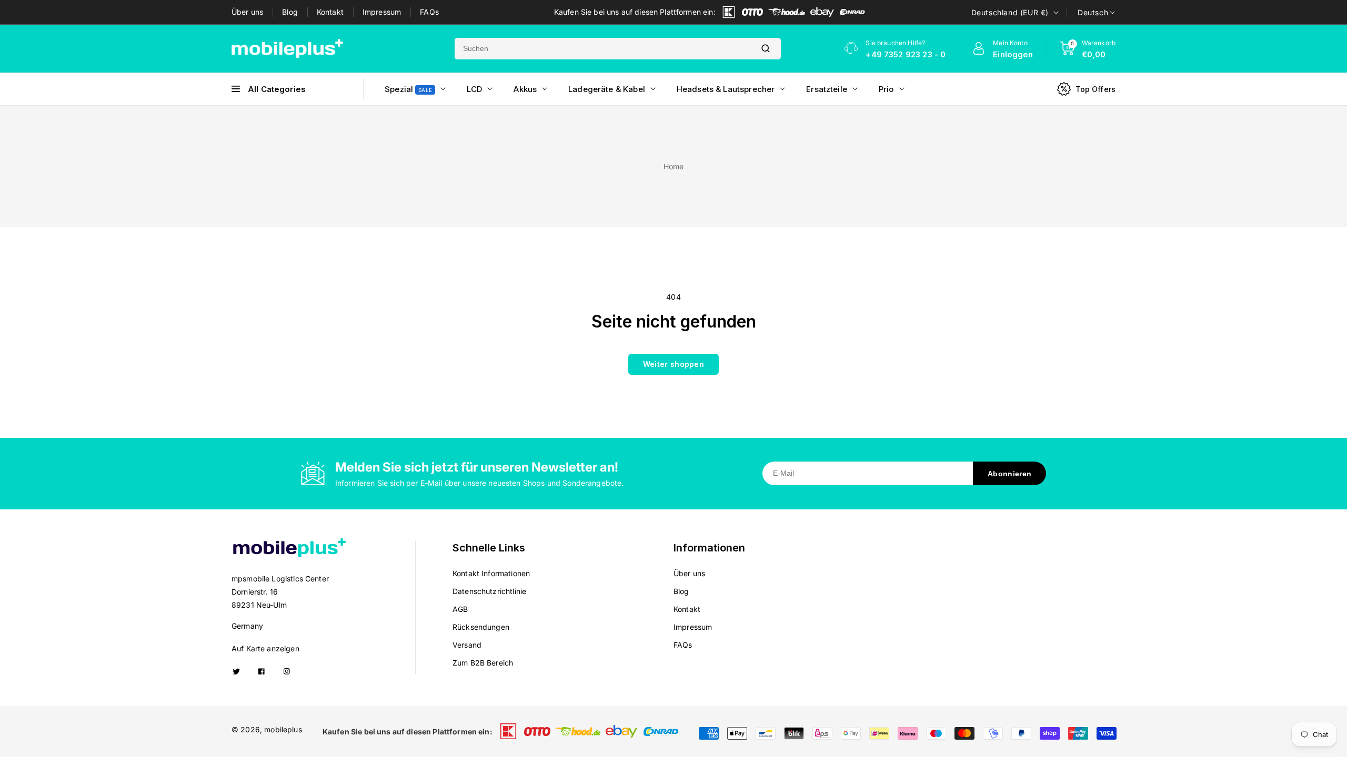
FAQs (429, 11)
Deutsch (1093, 12)
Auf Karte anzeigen (265, 648)
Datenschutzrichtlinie (489, 591)
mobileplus (283, 729)
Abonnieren (1009, 473)
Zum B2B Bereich (483, 662)
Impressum (382, 11)
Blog (290, 11)
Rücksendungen (481, 626)
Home (674, 166)
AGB (460, 609)
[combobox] (602, 48)
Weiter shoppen (673, 364)
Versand (467, 644)
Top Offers (1095, 89)
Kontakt (330, 11)
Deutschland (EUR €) (1010, 12)
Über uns (247, 11)
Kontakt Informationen (491, 573)
